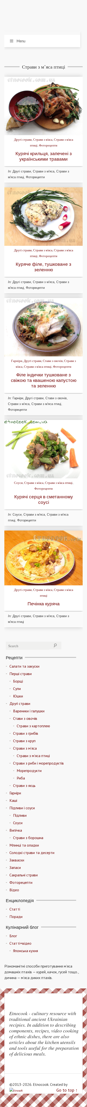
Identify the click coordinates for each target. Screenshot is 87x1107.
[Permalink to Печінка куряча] (43, 584)
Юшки (18, 696)
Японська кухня (25, 950)
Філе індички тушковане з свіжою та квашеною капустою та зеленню (43, 380)
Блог (13, 935)
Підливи (20, 815)
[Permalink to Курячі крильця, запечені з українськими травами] (43, 133)
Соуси (18, 483)
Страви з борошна (28, 837)
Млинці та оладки (24, 845)
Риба (21, 778)
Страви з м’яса (25, 748)
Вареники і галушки (28, 710)
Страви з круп (24, 740)
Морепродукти (29, 770)
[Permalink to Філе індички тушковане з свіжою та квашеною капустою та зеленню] (43, 355)
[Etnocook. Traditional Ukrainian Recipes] (42, 16)
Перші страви (20, 673)
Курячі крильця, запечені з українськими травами (43, 156)
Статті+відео (20, 943)
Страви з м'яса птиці (37, 366)
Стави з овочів (53, 361)
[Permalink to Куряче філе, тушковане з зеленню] (43, 244)
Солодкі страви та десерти (31, 852)
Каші (13, 800)
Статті (14, 909)
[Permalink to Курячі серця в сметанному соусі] (43, 476)
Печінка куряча (44, 604)
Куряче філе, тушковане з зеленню (43, 266)
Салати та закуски (24, 666)
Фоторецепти (48, 145)
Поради (15, 916)
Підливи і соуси (22, 807)
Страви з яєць (24, 785)
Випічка (15, 830)
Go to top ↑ (67, 1090)
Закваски (16, 860)
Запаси (15, 867)
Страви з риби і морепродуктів (38, 763)
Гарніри (16, 361)
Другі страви (23, 139)
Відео (14, 889)
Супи (17, 688)
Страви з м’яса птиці (33, 755)
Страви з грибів (25, 733)
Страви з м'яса (42, 139)
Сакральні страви (23, 875)
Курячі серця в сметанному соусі (43, 499)
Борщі (18, 681)
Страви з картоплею (33, 725)
